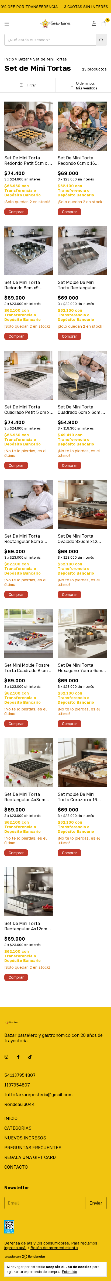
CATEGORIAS (18, 1128)
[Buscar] (101, 40)
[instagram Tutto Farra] (6, 1056)
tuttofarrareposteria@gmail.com (38, 1094)
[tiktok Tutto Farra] (30, 1056)
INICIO (11, 1118)
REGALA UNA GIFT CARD (30, 1157)
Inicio (9, 59)
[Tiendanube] (25, 1257)
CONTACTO (16, 1167)
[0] (104, 24)
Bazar (23, 59)
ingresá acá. (15, 1247)
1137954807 (17, 1085)
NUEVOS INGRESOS (25, 1138)
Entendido (69, 1272)
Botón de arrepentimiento (54, 1247)
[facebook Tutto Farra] (18, 1056)
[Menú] (6, 23)
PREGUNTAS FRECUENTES (32, 1147)
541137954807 (20, 1075)
